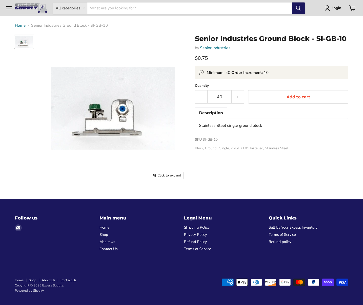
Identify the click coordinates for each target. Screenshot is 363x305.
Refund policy (280, 241)
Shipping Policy (197, 227)
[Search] (298, 8)
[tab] (211, 113)
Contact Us (109, 248)
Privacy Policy (195, 234)
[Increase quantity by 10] (238, 97)
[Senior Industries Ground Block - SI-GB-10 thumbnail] (24, 41)
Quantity (202, 86)
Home (20, 25)
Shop (104, 234)
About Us (107, 241)
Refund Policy (195, 241)
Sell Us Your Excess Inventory (293, 227)
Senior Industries (215, 48)
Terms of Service (197, 248)
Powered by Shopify (29, 290)
